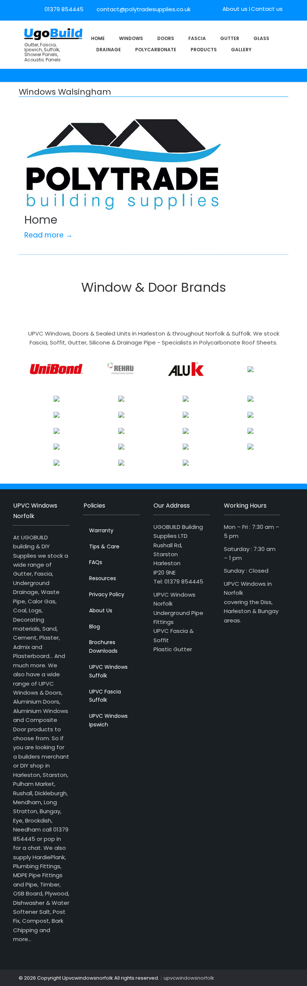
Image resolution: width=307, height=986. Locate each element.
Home (98, 38)
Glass (261, 38)
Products (204, 49)
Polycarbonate (155, 49)
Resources (102, 578)
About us (234, 9)
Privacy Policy (106, 594)
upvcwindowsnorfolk (189, 978)
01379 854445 (64, 9)
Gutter (229, 38)
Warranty (101, 530)
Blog (94, 626)
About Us (100, 610)
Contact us (267, 9)
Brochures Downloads (103, 647)
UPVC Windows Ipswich (108, 720)
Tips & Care (104, 546)
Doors (165, 38)
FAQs (95, 562)
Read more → (48, 235)
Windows (131, 38)
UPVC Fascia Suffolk (105, 696)
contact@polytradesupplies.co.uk (143, 9)
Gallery (241, 49)
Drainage (108, 49)
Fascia (197, 38)
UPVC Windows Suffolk (108, 671)
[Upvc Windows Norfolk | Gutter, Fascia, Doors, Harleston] (53, 33)
